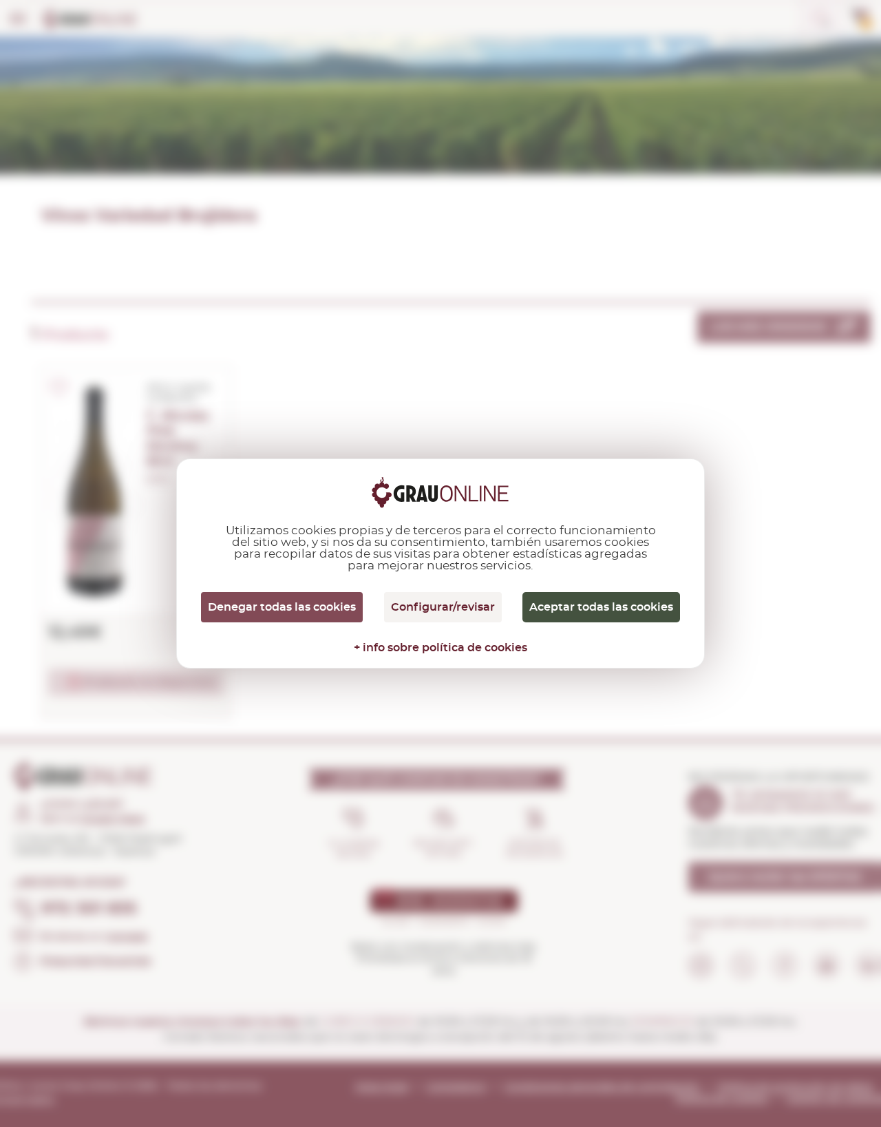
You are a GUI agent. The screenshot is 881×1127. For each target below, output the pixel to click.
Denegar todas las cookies (282, 607)
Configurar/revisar (443, 607)
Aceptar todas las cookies (601, 607)
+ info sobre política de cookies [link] (440, 647)
